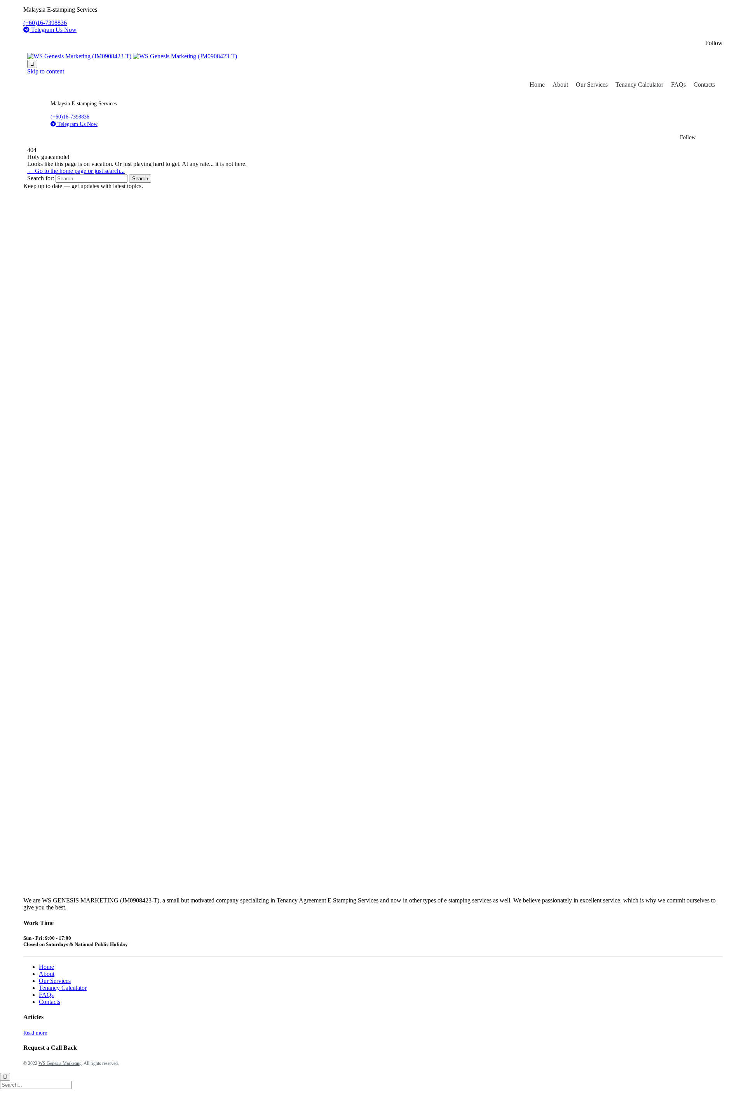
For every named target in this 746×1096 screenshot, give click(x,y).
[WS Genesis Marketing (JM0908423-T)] (132, 56)
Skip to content (45, 71)
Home (537, 84)
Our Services (592, 84)
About (560, 84)
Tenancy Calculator (639, 84)
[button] (35, 1033)
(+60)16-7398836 (45, 22)
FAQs (678, 84)
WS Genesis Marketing (60, 1063)
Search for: (40, 178)
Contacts (704, 84)
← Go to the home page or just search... (76, 171)
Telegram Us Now (54, 29)
